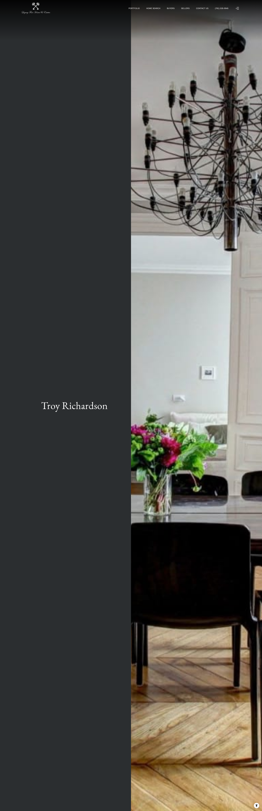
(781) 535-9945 (221, 8)
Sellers (185, 8)
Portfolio (134, 8)
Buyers (171, 8)
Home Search (153, 8)
